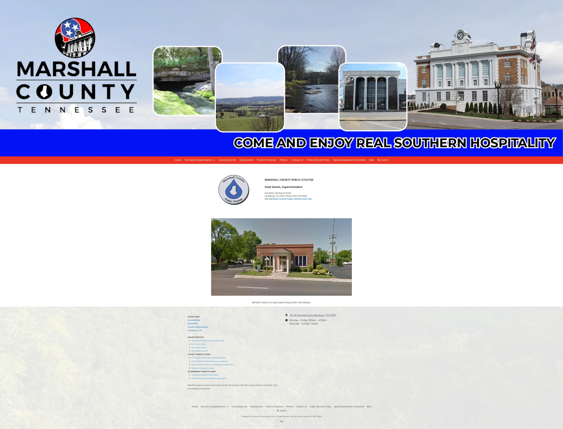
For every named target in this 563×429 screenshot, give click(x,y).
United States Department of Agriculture (209, 378)
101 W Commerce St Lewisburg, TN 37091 (312, 315)
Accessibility (194, 320)
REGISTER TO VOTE (199, 351)
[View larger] (234, 190)
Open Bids (193, 323)
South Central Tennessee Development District (212, 364)
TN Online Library (199, 347)
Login (281, 421)
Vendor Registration (198, 327)
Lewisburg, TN (195, 330)
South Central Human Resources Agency (209, 361)
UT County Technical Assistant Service (208, 357)
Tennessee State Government (204, 374)
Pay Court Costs (198, 344)
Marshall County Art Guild (202, 368)
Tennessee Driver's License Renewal (207, 340)
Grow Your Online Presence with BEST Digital (305, 416)
